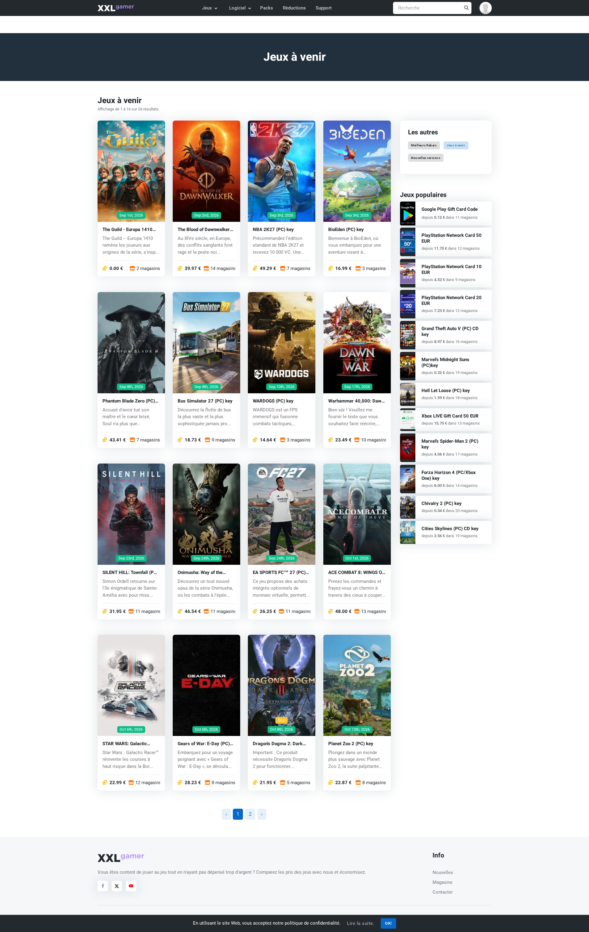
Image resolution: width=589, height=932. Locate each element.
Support (324, 8)
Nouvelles (443, 872)
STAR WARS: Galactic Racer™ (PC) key (124, 744)
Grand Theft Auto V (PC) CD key (450, 331)
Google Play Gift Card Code (450, 209)
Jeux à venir (456, 145)
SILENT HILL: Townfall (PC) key (130, 572)
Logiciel (237, 8)
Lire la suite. (360, 923)
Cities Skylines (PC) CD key (450, 528)
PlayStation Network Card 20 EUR (452, 300)
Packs (266, 8)
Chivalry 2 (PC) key (442, 503)
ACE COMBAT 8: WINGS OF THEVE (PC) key (356, 572)
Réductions (294, 8)
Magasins (442, 882)
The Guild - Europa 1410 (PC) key (127, 229)
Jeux (207, 8)
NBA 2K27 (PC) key (273, 229)
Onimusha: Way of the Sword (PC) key (200, 572)
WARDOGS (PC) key (273, 401)
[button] (485, 8)
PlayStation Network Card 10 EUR (452, 269)
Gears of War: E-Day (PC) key (204, 744)
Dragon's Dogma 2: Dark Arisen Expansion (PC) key (280, 744)
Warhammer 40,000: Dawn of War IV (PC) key (356, 401)
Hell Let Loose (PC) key (446, 390)
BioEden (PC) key (346, 229)
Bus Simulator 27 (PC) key (205, 401)
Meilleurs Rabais (424, 145)
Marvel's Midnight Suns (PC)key (445, 362)
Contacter (443, 892)
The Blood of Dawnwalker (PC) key (204, 229)
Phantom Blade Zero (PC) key (128, 401)
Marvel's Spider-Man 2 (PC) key (450, 444)
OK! (388, 923)
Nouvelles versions (425, 157)
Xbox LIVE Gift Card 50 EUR (450, 416)
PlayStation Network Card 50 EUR (452, 238)
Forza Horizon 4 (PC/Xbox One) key (449, 475)
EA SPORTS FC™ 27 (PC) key (279, 572)
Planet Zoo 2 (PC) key (350, 744)
